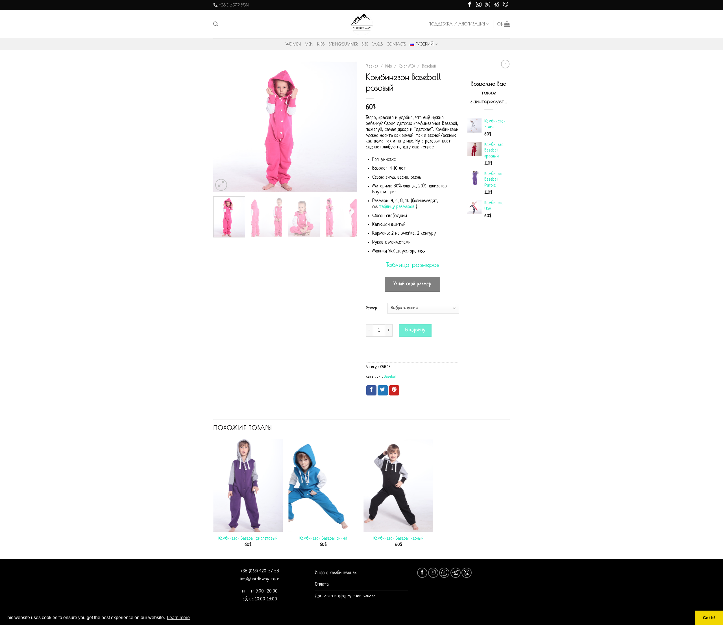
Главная (372, 66)
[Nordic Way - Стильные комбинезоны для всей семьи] (362, 24)
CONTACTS (396, 44)
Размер (371, 308)
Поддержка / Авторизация (456, 24)
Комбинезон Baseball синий (323, 538)
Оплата (322, 584)
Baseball (429, 66)
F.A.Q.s (377, 44)
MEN (309, 44)
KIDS (321, 44)
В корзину (415, 330)
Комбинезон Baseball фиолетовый (248, 538)
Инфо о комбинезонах (336, 573)
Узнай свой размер (412, 284)
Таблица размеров (412, 264)
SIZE (365, 44)
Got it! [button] (709, 617)
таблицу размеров (397, 206)
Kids (388, 66)
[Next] (347, 127)
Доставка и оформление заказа (345, 596)
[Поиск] (215, 24)
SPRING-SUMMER (343, 44)
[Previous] (223, 127)
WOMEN (293, 44)
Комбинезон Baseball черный (398, 538)
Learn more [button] (178, 617)
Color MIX (407, 66)
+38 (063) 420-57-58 (260, 571)
